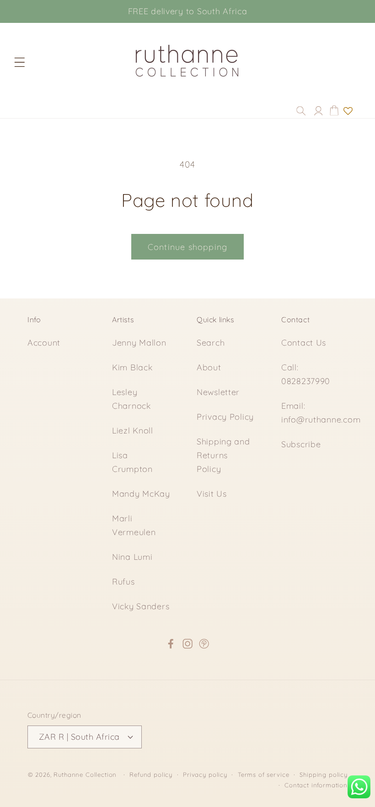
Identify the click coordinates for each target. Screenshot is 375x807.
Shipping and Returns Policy (223, 455)
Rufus (123, 581)
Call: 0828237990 (305, 374)
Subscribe (301, 444)
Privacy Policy (225, 417)
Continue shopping (187, 247)
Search (211, 342)
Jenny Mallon (139, 342)
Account (43, 342)
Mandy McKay (141, 493)
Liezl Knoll (132, 430)
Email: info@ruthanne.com (320, 413)
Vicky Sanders (140, 606)
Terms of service (263, 774)
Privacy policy (205, 774)
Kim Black (132, 367)
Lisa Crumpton (132, 462)
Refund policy (150, 774)
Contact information (316, 785)
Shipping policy (324, 774)
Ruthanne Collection (85, 774)
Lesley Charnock (131, 399)
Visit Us (212, 493)
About (209, 367)
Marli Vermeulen (133, 525)
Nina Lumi (132, 557)
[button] (19, 62)
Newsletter (218, 392)
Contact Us (303, 342)
